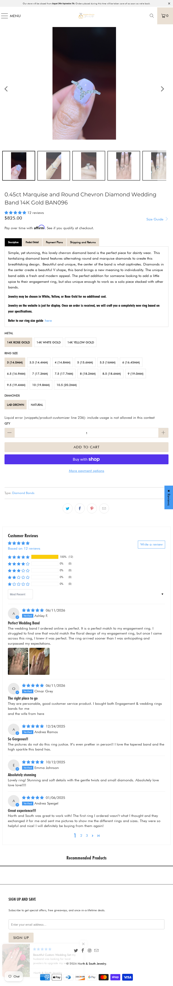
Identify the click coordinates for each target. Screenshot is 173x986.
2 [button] (81, 835)
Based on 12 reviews (24, 548)
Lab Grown (15, 404)
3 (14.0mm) (15, 362)
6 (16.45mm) (131, 362)
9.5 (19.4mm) (16, 385)
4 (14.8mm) (63, 362)
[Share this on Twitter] (68, 508)
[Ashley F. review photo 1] (18, 661)
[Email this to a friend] (104, 508)
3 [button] (87, 835)
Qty (7, 423)
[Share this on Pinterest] (92, 508)
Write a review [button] (151, 544)
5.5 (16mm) (108, 362)
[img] (33, 610)
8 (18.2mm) (88, 373)
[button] (15, 213)
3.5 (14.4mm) (39, 362)
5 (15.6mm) (85, 362)
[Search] (152, 15)
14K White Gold (48, 342)
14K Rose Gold (18, 342)
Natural (37, 404)
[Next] (161, 89)
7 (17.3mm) (40, 373)
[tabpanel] (86, 286)
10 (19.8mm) (41, 385)
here (48, 320)
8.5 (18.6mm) (111, 373)
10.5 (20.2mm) (67, 385)
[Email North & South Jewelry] (96, 950)
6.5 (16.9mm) (16, 373)
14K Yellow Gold (80, 342)
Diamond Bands (23, 493)
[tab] (13, 242)
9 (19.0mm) (135, 373)
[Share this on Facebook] (80, 508)
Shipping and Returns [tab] (83, 242)
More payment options (86, 471)
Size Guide (155, 219)
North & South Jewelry (92, 963)
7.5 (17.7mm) (64, 373)
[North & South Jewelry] (86, 16)
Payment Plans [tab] (54, 242)
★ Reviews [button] (169, 497)
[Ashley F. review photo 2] (39, 661)
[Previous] (6, 89)
